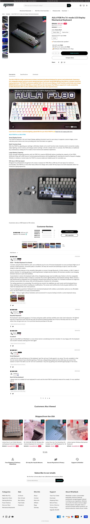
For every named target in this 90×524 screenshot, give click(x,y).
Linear (54, 38)
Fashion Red (65, 32)
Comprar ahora (70, 58)
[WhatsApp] (62, 62)
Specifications (24, 74)
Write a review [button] (69, 231)
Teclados (8, 14)
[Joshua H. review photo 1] (13, 386)
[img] (13, 256)
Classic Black (56, 32)
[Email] (64, 62)
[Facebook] (59, 62)
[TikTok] (9, 517)
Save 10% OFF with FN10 (52, 1)
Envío (53, 25)
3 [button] (45, 398)
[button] (47, 5)
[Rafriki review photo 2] (21, 298)
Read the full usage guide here (63, 131)
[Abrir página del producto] (12, 430)
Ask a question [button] (69, 235)
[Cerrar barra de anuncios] (89, 1)
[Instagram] (6, 517)
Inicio (3, 14)
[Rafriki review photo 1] (13, 298)
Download (35, 74)
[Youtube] (13, 517)
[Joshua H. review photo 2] (21, 386)
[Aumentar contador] (58, 53)
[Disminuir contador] (53, 53)
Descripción (12, 74)
